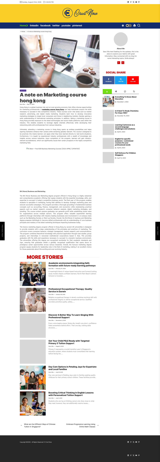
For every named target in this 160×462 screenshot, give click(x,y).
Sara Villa (22, 104)
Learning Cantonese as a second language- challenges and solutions (125, 127)
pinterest (77, 25)
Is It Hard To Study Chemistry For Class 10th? (127, 112)
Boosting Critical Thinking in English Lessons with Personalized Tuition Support (71, 393)
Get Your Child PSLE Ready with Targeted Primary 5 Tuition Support (69, 342)
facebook (45, 25)
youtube (65, 25)
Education (23, 90)
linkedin (34, 25)
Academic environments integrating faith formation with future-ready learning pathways (72, 264)
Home (23, 25)
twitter (56, 25)
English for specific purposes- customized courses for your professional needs (124, 142)
